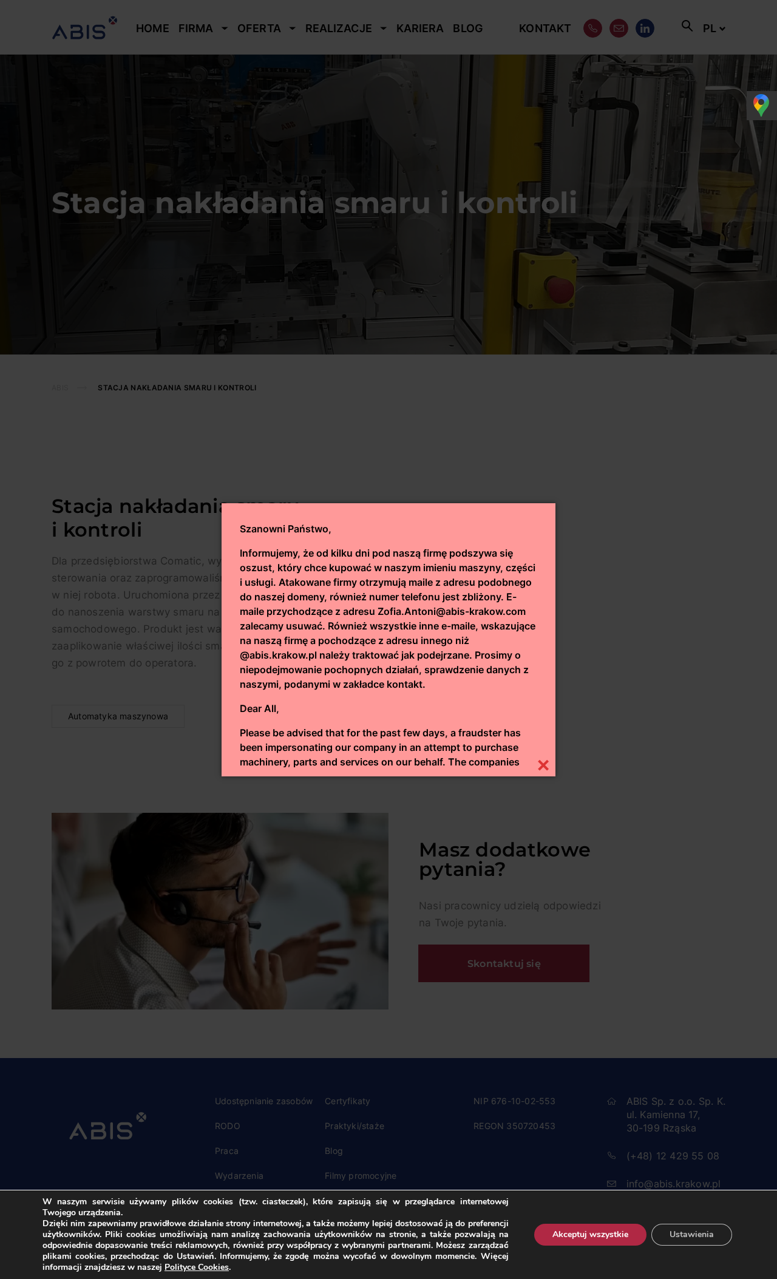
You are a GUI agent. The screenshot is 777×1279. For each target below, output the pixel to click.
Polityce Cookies (197, 1267)
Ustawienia (692, 1234)
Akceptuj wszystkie (590, 1234)
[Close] (543, 763)
